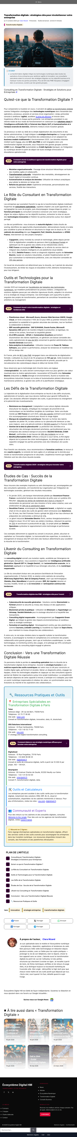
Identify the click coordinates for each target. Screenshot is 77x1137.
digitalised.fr (22, 760)
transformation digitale (54, 910)
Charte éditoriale (7, 1114)
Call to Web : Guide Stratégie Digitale (38, 1059)
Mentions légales (59, 1125)
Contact (5, 1117)
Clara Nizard (49, 939)
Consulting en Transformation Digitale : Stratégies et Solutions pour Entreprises (26, 858)
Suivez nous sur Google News (36, 1000)
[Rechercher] (33, 1130)
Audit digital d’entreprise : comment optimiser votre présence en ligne (62, 1030)
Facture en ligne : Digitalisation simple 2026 (61, 1059)
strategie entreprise (32, 910)
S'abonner (45, 1114)
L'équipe (5, 1111)
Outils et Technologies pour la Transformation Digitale (31, 875)
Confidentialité (70, 1125)
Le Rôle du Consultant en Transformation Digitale (30, 870)
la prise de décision (43, 117)
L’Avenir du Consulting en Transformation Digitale (30, 891)
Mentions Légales (33, 1135)
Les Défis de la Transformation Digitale (26, 880)
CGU (48, 1135)
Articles (42, 1090)
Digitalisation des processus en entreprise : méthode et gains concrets (13, 1030)
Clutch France (26, 820)
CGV (43, 1135)
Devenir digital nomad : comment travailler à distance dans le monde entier (38, 1030)
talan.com (21, 717)
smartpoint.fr (22, 777)
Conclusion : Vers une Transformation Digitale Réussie (32, 896)
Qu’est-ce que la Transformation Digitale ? (27, 864)
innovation (15, 910)
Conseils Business (46, 1099)
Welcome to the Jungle (17, 817)
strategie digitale (14, 1062)
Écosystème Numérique (48, 1093)
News (42, 1087)
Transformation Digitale (14, 25)
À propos (5, 1108)
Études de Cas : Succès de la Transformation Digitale (31, 885)
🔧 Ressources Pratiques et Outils (24, 901)
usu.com (20, 732)
